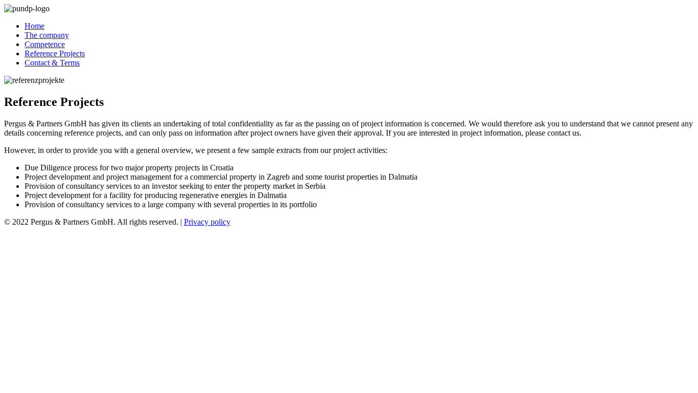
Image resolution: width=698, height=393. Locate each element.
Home (34, 25)
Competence (45, 44)
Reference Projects (55, 53)
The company (47, 35)
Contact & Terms (52, 62)
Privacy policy (207, 221)
